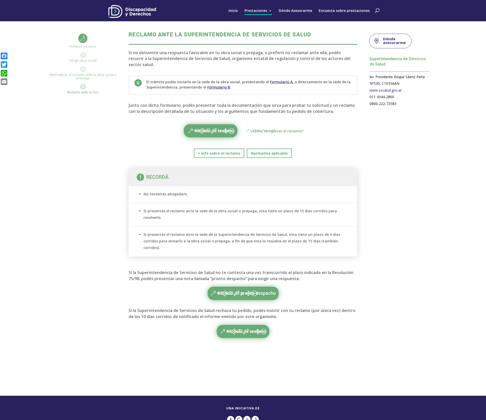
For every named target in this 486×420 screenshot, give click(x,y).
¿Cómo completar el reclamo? (277, 131)
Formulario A (281, 81)
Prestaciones (256, 10)
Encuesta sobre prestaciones (344, 10)
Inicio (233, 10)
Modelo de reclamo (215, 130)
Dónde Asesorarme (295, 10)
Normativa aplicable (269, 153)
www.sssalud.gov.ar (386, 90)
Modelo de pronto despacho (247, 293)
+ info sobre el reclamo (219, 153)
